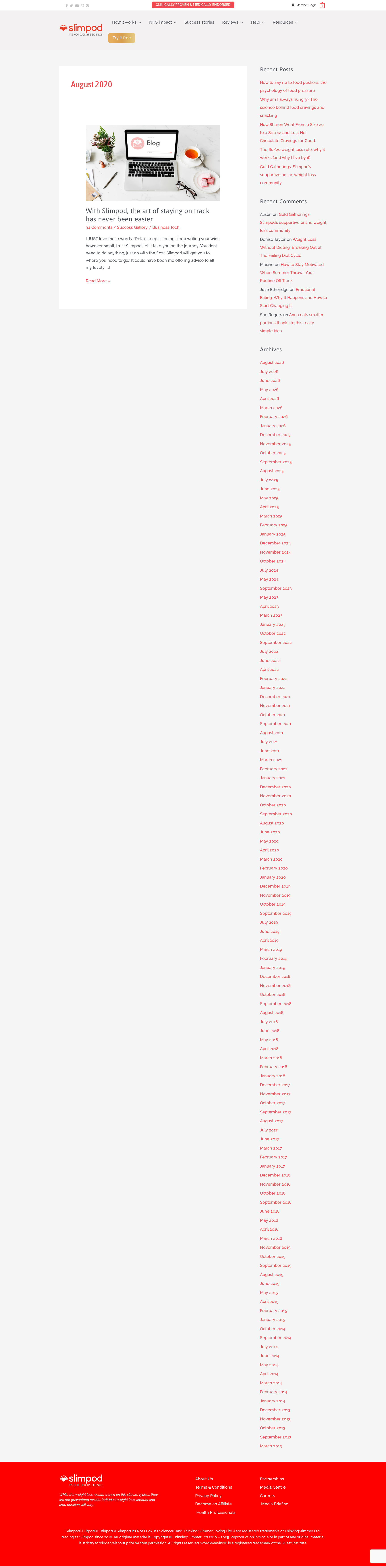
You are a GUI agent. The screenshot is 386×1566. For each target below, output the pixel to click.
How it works (124, 22)
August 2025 (272, 470)
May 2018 (269, 1039)
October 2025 (273, 452)
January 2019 (272, 967)
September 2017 (275, 1112)
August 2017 (271, 1121)
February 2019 (273, 958)
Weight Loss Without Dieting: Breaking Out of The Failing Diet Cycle (290, 247)
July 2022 (269, 651)
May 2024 (269, 579)
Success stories (199, 22)
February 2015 (273, 1310)
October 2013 (272, 1428)
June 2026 (270, 380)
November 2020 (275, 795)
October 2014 (272, 1328)
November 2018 (275, 985)
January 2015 (272, 1319)
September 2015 (275, 1265)
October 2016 (272, 1193)
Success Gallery (132, 227)
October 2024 (273, 561)
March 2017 (271, 1148)
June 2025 (270, 488)
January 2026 (273, 425)
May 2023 (269, 597)
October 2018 (272, 994)
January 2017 (272, 1166)
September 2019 (276, 913)
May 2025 (269, 498)
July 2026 (269, 371)
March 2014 (271, 1383)
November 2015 (275, 1247)
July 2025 (269, 480)
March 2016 (271, 1238)
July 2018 (269, 1021)
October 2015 (272, 1256)
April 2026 (269, 398)
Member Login (306, 5)
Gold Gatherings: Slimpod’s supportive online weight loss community (288, 174)
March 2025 (271, 516)
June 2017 (269, 1139)
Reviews (230, 22)
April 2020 (269, 850)
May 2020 (269, 841)
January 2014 (272, 1401)
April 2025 (269, 507)
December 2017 (275, 1084)
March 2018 (271, 1057)
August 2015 (271, 1274)
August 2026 (272, 362)
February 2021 (273, 769)
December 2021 (275, 696)
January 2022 (272, 687)
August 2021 (271, 732)
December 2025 (275, 434)
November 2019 (275, 895)
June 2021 (269, 750)
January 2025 (272, 534)
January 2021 (272, 777)
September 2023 (276, 588)
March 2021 (271, 759)
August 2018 (271, 1012)
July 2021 (269, 741)
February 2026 (274, 416)
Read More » (98, 280)
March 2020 (271, 859)
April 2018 (269, 1048)
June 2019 (269, 931)
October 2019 (272, 904)
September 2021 (275, 723)
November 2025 (275, 443)
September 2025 (276, 461)
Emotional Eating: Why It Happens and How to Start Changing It (293, 297)
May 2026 (269, 389)
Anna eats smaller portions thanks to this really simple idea (291, 322)
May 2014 (269, 1364)
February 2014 (273, 1391)
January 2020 (273, 877)
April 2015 (269, 1301)
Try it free (122, 37)
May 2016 (269, 1220)
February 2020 (274, 868)
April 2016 (269, 1229)
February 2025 (273, 525)
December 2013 (275, 1409)
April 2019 (269, 940)
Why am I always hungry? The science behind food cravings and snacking (292, 107)
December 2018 (275, 976)
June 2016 (269, 1211)
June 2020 (270, 832)
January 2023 (272, 624)
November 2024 (275, 552)
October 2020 (273, 805)
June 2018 (269, 1030)
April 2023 (269, 606)
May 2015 (269, 1292)
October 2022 (273, 633)
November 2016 (275, 1184)
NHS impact (160, 22)
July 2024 (269, 570)
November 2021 (275, 705)
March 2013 (271, 1446)
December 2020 (275, 787)
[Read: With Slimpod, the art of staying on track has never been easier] (153, 162)
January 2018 (272, 1076)
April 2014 (269, 1373)
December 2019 (275, 886)
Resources (283, 22)
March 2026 (271, 407)
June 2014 (269, 1355)
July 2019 (269, 922)
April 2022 (269, 669)
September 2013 (275, 1437)
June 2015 (269, 1283)
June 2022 (270, 660)
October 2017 (272, 1102)
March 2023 (271, 615)
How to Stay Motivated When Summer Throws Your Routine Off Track (292, 272)
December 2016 (275, 1175)
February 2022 (273, 678)
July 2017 (269, 1130)
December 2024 (275, 543)
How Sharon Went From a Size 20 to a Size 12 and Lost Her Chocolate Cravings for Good (292, 132)
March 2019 (271, 949)
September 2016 (276, 1202)
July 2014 (269, 1346)
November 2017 (275, 1094)
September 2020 (276, 814)
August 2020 (272, 823)
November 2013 (275, 1419)
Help (255, 22)
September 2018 (276, 1003)
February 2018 (273, 1066)
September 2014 (275, 1337)
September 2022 (276, 642)
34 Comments (99, 227)
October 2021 (272, 714)
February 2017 (273, 1157)
